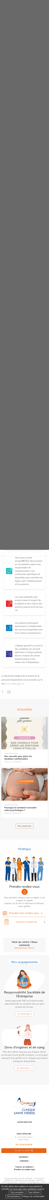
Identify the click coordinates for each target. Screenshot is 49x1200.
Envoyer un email (22, 1150)
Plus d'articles (24, 826)
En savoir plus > (24, 1068)
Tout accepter (17, 1192)
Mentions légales (10, 1182)
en (26, 560)
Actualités (24, 709)
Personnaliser (13, 1196)
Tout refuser (34, 1192)
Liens (43, 1182)
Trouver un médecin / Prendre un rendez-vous (24, 1168)
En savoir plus (24, 1014)
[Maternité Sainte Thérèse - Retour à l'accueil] (24, 1106)
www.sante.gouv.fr (14, 683)
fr (23, 560)
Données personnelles (29, 1182)
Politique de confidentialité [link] (33, 1196)
